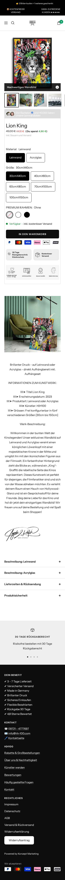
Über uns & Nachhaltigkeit (20, 760)
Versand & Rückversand (19, 825)
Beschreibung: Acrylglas (19, 572)
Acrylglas (36, 157)
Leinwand (15, 157)
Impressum (11, 804)
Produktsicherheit (15, 595)
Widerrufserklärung (16, 831)
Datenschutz (12, 811)
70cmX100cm (43, 186)
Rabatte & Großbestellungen (22, 753)
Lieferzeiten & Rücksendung (22, 584)
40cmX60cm (42, 176)
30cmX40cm (17, 176)
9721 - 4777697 (19, 728)
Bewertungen (12, 775)
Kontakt (9, 789)
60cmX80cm (17, 186)
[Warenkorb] (59, 23)
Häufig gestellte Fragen (18, 782)
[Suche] (12, 23)
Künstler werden (14, 767)
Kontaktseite (16, 738)
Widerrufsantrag (19, 840)
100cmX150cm (18, 197)
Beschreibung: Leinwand (20, 561)
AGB (7, 818)
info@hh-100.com (19, 733)
